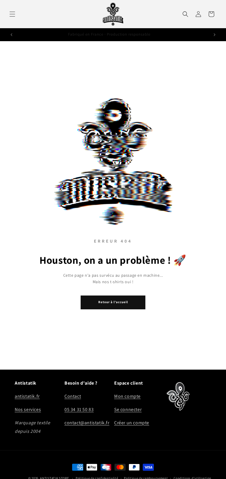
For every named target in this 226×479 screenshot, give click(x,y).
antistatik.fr (27, 396)
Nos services (28, 409)
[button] (12, 14)
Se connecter (128, 409)
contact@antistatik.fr (86, 423)
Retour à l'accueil (113, 302)
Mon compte (127, 396)
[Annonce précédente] (11, 34)
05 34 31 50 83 (79, 409)
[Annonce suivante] (214, 34)
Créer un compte (131, 423)
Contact (72, 396)
